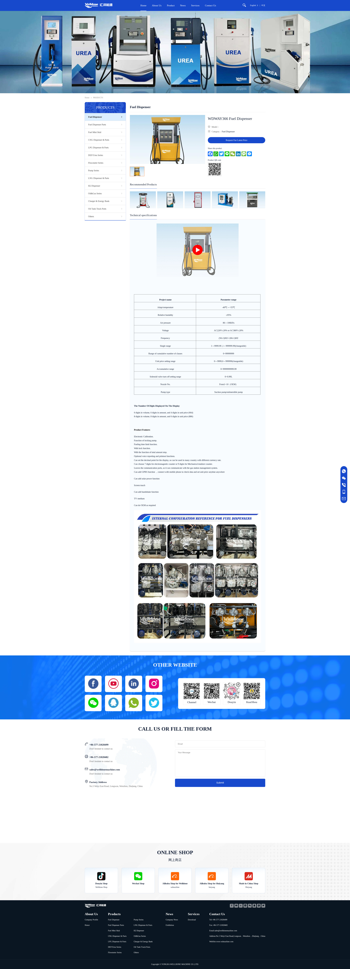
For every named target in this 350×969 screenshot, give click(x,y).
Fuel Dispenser (95, 117)
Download (192, 920)
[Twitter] (153, 703)
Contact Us (210, 5)
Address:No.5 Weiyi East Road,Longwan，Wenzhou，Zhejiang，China (237, 936)
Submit (220, 782)
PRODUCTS (98, 98)
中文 (263, 5)
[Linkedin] (133, 684)
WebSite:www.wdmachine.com (221, 942)
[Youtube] (113, 684)
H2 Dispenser (94, 186)
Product (171, 5)
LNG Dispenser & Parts (98, 178)
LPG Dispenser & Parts (98, 147)
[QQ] (113, 703)
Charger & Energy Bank (98, 201)
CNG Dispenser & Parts (98, 140)
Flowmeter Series (95, 163)
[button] (127, 200)
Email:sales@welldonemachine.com (223, 931)
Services (195, 5)
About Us (156, 5)
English (253, 5)
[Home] (99, 5)
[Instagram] (153, 684)
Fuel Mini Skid (94, 132)
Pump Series (93, 170)
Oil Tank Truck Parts (97, 209)
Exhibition (170, 925)
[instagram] (245, 906)
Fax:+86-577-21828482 (218, 925)
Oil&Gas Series (95, 193)
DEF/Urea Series (95, 155)
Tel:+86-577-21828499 (218, 920)
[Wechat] (250, 906)
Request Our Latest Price (236, 140)
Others (91, 216)
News (183, 5)
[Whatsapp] (133, 703)
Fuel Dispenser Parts (97, 124)
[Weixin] (93, 703)
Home (143, 5)
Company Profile (91, 920)
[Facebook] (93, 684)
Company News (172, 920)
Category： (217, 131)
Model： (215, 127)
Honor (87, 925)
